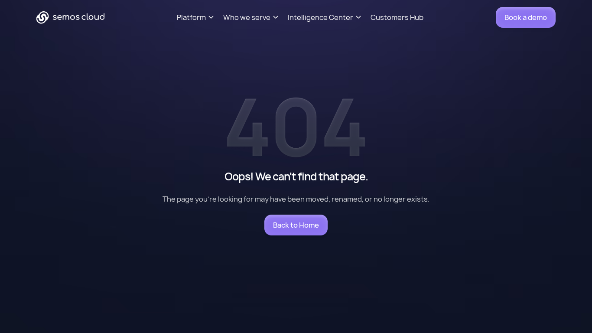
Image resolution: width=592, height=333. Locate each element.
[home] (70, 17)
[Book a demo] (526, 17)
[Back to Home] (296, 225)
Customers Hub (397, 17)
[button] (200, 17)
